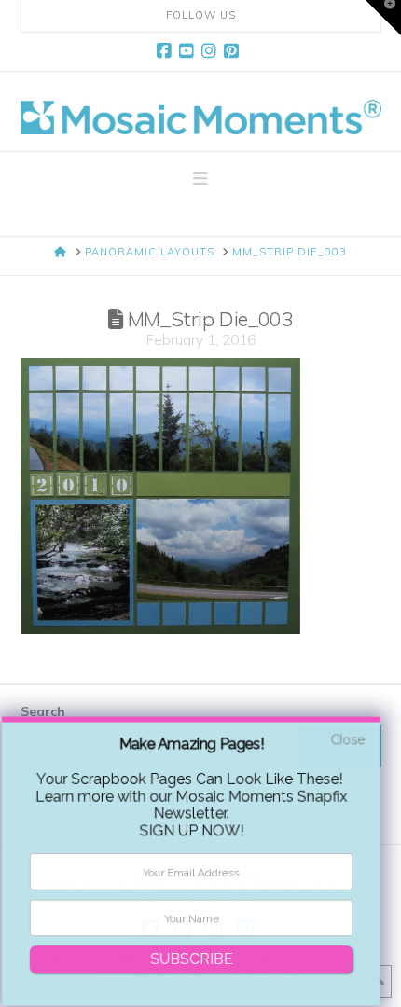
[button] (200, 179)
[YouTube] (189, 51)
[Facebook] (167, 51)
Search (43, 711)
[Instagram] (211, 51)
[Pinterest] (234, 51)
